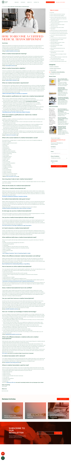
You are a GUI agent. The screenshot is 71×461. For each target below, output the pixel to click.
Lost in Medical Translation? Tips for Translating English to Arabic (16, 253)
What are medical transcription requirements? (58, 17)
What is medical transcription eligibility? (57, 15)
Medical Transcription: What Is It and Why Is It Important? (14, 93)
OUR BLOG (23, 2)
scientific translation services (11, 309)
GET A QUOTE (59, 166)
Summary (52, 12)
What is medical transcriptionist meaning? (58, 14)
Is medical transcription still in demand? (57, 59)
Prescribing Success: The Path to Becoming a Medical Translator (16, 112)
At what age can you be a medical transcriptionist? (59, 33)
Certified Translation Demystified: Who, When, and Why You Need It (16, 208)
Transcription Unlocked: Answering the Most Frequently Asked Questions (18, 281)
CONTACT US (36, 2)
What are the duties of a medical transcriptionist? (59, 30)
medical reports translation (11, 80)
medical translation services (12, 51)
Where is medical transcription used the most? (59, 61)
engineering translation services (13, 334)
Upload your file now (10, 382)
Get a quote (4, 353)
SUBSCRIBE (58, 433)
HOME (3, 6)
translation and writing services (12, 362)
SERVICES (17, 2)
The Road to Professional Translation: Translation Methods (14, 196)
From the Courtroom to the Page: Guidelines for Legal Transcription (16, 225)
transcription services (10, 65)
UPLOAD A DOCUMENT (60, 2)
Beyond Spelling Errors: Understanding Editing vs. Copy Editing (16, 263)
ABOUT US (29, 2)
